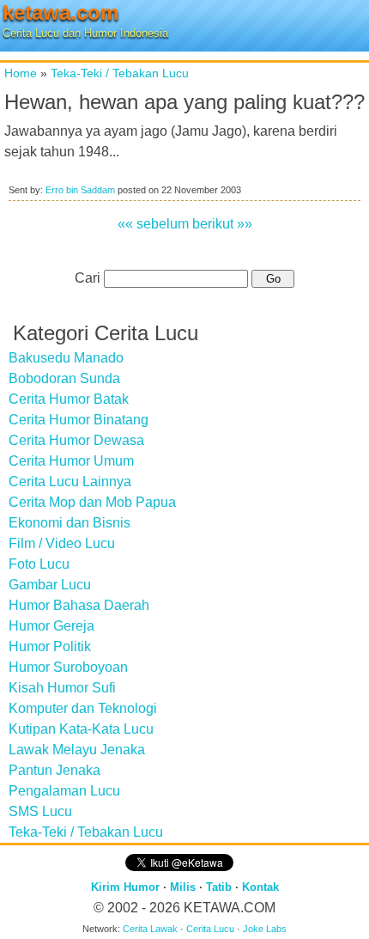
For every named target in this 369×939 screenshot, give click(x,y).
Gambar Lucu (50, 584)
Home (20, 73)
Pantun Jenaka (54, 770)
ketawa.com (60, 12)
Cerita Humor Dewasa (76, 440)
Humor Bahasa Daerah (79, 605)
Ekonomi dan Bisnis (69, 522)
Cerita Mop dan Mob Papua (92, 502)
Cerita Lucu (210, 929)
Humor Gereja (51, 626)
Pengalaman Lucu (64, 791)
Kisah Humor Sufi (62, 687)
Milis (183, 887)
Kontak (260, 887)
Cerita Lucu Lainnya (70, 481)
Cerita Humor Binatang (78, 419)
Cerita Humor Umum (71, 461)
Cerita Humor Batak (69, 399)
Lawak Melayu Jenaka (77, 749)
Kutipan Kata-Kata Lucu (81, 729)
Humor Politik (50, 646)
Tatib (219, 887)
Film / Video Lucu (62, 543)
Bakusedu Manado (66, 358)
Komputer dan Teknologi (83, 708)
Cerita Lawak (150, 929)
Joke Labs (265, 929)
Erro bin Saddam (80, 190)
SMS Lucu (40, 811)
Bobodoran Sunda (64, 378)
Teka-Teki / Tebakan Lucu (120, 73)
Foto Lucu (39, 564)
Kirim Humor (125, 887)
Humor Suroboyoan (68, 667)
